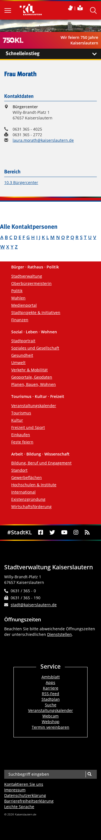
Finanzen (19, 319)
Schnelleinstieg (23, 53)
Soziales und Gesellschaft (35, 348)
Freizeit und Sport (28, 427)
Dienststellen (59, 634)
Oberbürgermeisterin (31, 283)
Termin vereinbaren (50, 727)
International (23, 492)
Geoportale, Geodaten (31, 377)
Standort (19, 470)
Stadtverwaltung (26, 276)
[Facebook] (40, 532)
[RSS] (87, 532)
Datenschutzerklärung (25, 795)
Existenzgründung (28, 499)
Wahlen (18, 298)
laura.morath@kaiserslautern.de (43, 140)
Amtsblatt (51, 676)
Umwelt (18, 362)
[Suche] (89, 774)
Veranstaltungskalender (33, 405)
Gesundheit (22, 355)
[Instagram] (75, 532)
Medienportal (24, 305)
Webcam (50, 716)
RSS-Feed (50, 693)
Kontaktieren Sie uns (23, 784)
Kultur (17, 420)
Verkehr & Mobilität (29, 369)
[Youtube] (64, 532)
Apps (50, 682)
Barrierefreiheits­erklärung (29, 801)
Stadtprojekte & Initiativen (35, 312)
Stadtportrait (23, 340)
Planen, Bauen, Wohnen (33, 384)
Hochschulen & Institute (33, 484)
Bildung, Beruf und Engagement (41, 463)
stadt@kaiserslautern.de (34, 604)
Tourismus (21, 413)
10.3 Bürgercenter (21, 182)
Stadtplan (51, 699)
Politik (16, 290)
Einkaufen (20, 434)
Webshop (50, 721)
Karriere (50, 688)
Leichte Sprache (19, 806)
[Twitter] (52, 532)
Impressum (15, 789)
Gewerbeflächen (26, 477)
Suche (50, 704)
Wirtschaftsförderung (31, 506)
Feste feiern (22, 442)
